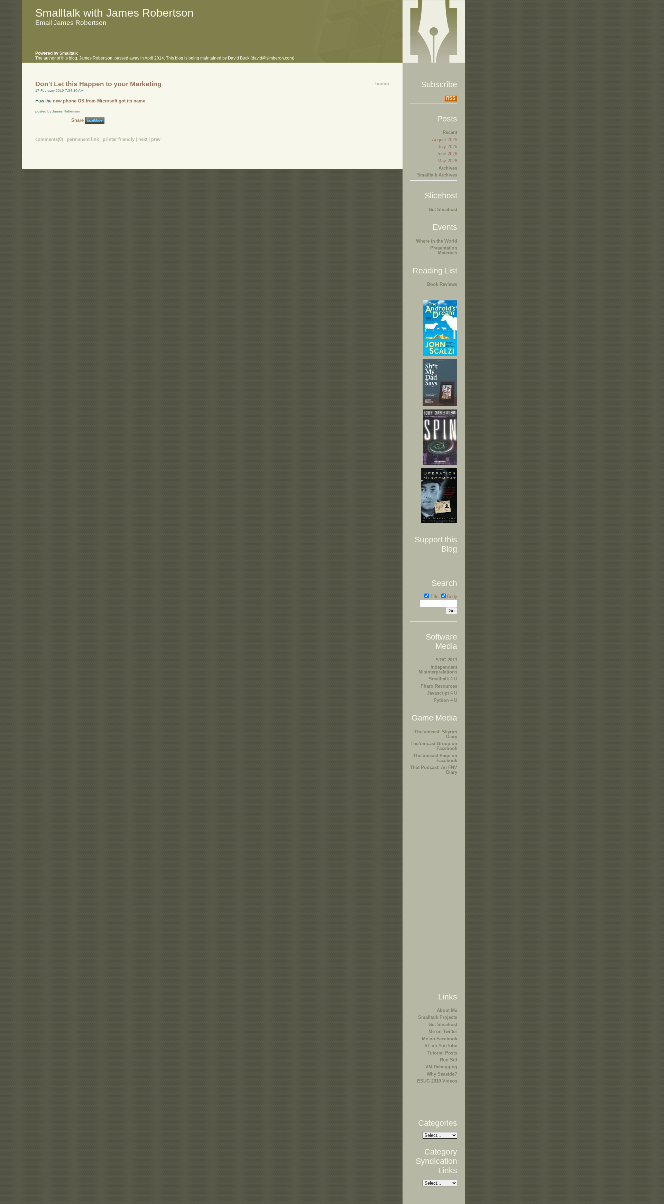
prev (155, 139)
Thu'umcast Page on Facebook (435, 758)
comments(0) (49, 139)
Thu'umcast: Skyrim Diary (435, 734)
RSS (450, 98)
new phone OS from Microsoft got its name (99, 100)
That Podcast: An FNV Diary (433, 770)
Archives (448, 168)
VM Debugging (441, 1066)
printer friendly (119, 139)
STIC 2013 (446, 659)
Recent (450, 132)
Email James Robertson (71, 22)
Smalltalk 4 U (443, 678)
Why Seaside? (442, 1074)
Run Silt (448, 1059)
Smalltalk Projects (437, 1017)
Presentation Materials (443, 250)
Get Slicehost (442, 209)
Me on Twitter (442, 1031)
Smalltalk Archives (437, 175)
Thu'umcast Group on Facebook (434, 746)
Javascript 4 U (442, 693)
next (142, 139)
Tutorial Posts (442, 1053)
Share (77, 120)
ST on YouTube (440, 1045)
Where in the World (436, 241)
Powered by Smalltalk (56, 53)
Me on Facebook (439, 1038)
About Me (447, 1010)
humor (382, 83)
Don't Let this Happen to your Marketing (98, 84)
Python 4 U (445, 700)
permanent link (83, 139)
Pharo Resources (439, 686)
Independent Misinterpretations (437, 669)
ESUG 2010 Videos (437, 1081)
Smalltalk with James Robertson (114, 13)
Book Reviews (442, 284)
